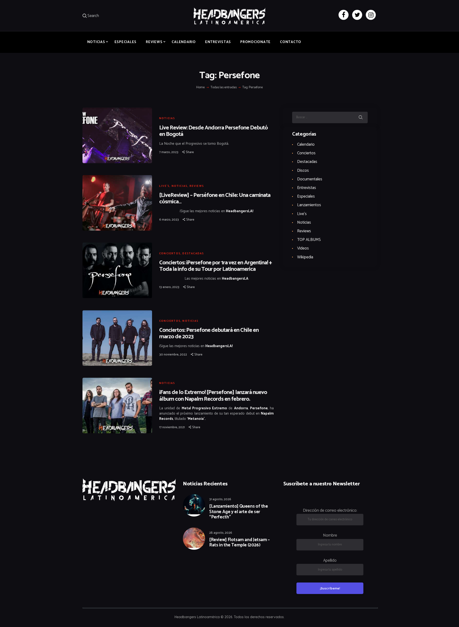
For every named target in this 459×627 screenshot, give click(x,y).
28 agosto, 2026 (220, 532)
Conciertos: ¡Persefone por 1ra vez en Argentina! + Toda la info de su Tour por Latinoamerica (215, 266)
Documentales (309, 179)
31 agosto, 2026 (220, 499)
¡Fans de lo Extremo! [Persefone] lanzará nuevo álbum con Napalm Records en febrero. (213, 395)
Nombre (330, 535)
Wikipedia (305, 257)
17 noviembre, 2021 (172, 427)
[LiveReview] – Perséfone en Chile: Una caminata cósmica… (214, 198)
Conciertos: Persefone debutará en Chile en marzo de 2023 (209, 333)
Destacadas (193, 253)
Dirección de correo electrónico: (330, 510)
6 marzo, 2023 (169, 219)
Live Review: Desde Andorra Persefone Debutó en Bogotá (213, 131)
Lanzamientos (309, 205)
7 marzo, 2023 (168, 152)
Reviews (197, 186)
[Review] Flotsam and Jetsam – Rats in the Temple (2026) (239, 542)
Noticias (167, 118)
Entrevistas (306, 187)
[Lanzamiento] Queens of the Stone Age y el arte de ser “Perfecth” (238, 512)
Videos (303, 248)
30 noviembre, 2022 (173, 354)
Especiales (306, 196)
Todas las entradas (224, 87)
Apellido (330, 560)
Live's (164, 186)
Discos (303, 170)
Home (200, 87)
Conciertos (169, 253)
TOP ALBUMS (309, 239)
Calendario (306, 144)
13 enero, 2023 (169, 287)
